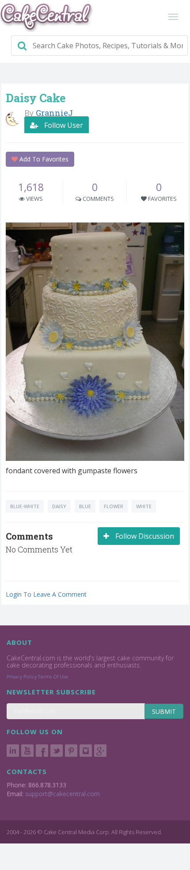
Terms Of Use (53, 677)
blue (85, 506)
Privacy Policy (22, 677)
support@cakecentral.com (62, 794)
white (144, 506)
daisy (59, 506)
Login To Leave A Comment (46, 594)
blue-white (24, 506)
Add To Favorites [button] (43, 159)
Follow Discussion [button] (144, 536)
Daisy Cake (35, 98)
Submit (164, 711)
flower (113, 506)
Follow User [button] (62, 125)
